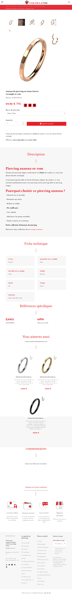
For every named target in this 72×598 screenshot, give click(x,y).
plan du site (47, 593)
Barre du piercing (12, 110)
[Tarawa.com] (36, 2)
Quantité (9, 120)
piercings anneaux (35, 229)
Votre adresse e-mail (58, 540)
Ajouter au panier (46, 124)
